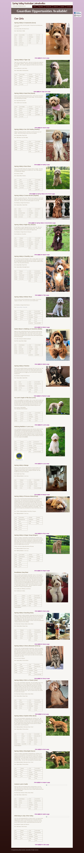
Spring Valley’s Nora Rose (22, 166)
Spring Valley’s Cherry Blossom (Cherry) (27, 646)
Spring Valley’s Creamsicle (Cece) (25, 23)
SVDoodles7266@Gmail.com (19, 6)
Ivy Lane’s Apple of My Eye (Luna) (25, 397)
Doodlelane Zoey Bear (21, 572)
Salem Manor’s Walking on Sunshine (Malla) (28, 329)
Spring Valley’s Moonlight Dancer (24, 751)
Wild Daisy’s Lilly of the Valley (23, 816)
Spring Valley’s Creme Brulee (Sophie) (26, 195)
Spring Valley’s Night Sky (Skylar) (25, 224)
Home (34, 6)
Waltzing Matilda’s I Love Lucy (23, 426)
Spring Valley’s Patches (21, 366)
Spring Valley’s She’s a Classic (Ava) (25, 680)
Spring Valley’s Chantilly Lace (23, 256)
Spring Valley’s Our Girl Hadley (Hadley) (27, 129)
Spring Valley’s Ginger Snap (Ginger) (26, 535)
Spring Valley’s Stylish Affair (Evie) (25, 716)
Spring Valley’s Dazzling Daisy (24, 612)
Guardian (62, 6)
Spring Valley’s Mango (21, 465)
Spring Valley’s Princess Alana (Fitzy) (26, 496)
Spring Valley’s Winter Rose (23, 297)
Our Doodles (69, 6)
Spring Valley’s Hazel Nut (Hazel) (24, 93)
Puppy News (40, 6)
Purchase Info (48, 6)
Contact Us (56, 6)
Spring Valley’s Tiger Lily (22, 59)
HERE (39, 58)
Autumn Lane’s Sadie (21, 784)
